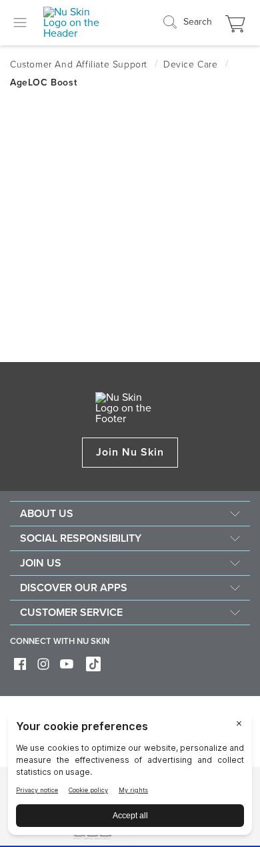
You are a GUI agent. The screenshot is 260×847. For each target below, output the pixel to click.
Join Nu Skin (130, 452)
